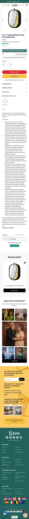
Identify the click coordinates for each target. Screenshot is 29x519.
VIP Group (4, 449)
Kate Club (4, 452)
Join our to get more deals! (14, 80)
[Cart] (26, 5)
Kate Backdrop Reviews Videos (20, 473)
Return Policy (18, 459)
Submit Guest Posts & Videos (20, 477)
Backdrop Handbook (19, 493)
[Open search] (3, 239)
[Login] (23, 5)
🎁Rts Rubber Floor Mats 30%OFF (13, 1)
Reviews (4, 491)
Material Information (6, 462)
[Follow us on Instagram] (10, 437)
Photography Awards (6, 472)
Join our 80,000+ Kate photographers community (14, 420)
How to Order (18, 491)
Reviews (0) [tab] (5, 234)
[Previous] (2, 19)
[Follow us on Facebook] (7, 437)
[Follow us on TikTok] (14, 437)
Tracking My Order (19, 452)
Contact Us (4, 447)
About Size (17, 447)
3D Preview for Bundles (7, 488)
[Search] (5, 5)
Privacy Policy (18, 462)
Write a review (14, 245)
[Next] (26, 19)
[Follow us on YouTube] (21, 437)
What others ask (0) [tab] (19, 234)
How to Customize (19, 488)
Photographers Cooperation (5, 478)
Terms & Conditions (19, 464)
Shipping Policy (5, 464)
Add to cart (14, 290)
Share (3, 109)
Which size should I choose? (21, 54)
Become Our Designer (20, 481)
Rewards (4, 475)
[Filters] (7, 239)
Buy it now (14, 76)
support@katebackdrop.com (14, 440)
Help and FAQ (18, 449)
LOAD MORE (14, 360)
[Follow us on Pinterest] (17, 437)
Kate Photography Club (7, 493)
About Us (4, 459)
